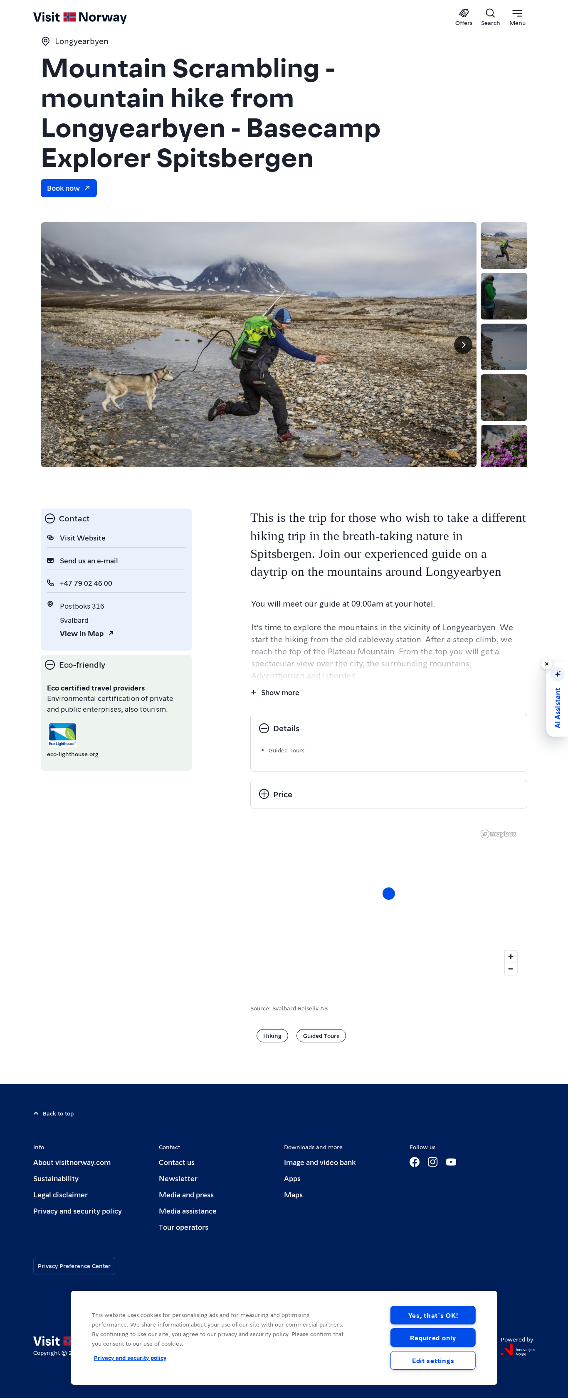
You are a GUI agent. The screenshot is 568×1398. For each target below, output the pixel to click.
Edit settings (433, 1360)
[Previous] (54, 345)
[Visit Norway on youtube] (451, 1162)
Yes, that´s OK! (433, 1315)
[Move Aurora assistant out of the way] (546, 663)
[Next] (463, 345)
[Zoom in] (511, 957)
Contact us (177, 1162)
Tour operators (183, 1226)
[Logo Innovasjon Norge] (518, 1350)
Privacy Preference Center (74, 1265)
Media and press (186, 1194)
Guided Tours (321, 1035)
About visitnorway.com (72, 1162)
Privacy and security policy (77, 1210)
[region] (284, 1338)
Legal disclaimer (60, 1194)
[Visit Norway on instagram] (433, 1162)
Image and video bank (320, 1162)
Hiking (272, 1035)
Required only (433, 1337)
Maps (293, 1194)
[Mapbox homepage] (498, 834)
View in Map (82, 633)
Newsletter (178, 1178)
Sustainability (56, 1178)
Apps (292, 1178)
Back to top (58, 1113)
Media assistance (188, 1210)
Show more (280, 692)
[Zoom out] (511, 969)
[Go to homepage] (93, 17)
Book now (63, 187)
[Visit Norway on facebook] (415, 1162)
